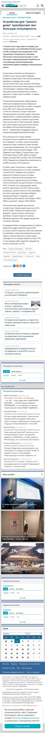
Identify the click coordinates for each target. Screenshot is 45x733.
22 (17, 653)
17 (28, 649)
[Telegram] (20, 265)
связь (38, 256)
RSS (18, 668)
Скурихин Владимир (16, 249)
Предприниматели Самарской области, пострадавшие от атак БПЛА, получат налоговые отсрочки (20, 351)
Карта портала (27, 668)
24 (28, 653)
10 (28, 645)
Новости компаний (32, 672)
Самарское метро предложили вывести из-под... (22, 414)
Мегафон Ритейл (10, 252)
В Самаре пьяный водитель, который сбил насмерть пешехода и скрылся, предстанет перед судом (22, 322)
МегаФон (29, 249)
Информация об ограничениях (29, 664)
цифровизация (17, 256)
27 (6, 657)
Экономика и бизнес (9, 17)
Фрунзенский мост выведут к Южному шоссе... (21, 461)
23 (23, 653)
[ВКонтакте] (14, 265)
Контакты (6, 664)
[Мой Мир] (24, 265)
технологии (29, 256)
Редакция (14, 664)
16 (23, 649)
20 (6, 653)
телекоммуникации (10, 260)
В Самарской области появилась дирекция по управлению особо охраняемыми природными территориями (22, 336)
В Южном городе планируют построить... (19, 445)
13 (6, 649)
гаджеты (32, 252)
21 (12, 653)
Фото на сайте (8, 474)
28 (12, 657)
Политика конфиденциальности (14, 672)
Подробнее (23, 686)
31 (28, 657)
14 (12, 649)
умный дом (22, 252)
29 (6, 641)
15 (17, 649)
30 (12, 641)
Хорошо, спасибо (22, 726)
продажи (7, 256)
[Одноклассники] (17, 265)
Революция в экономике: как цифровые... (19, 398)
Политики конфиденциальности (25, 718)
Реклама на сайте (9, 668)
